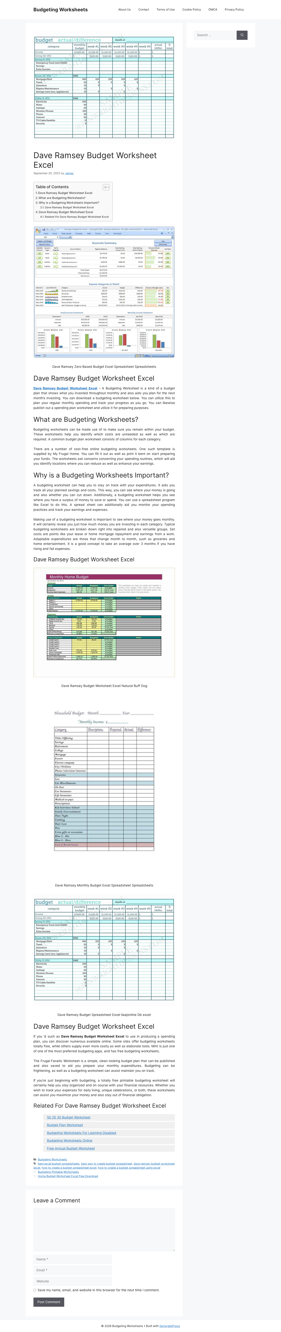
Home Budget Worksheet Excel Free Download (68, 1176)
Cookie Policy (191, 9)
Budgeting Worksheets (60, 9)
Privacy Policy (234, 9)
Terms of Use (166, 9)
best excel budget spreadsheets (59, 1163)
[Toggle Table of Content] (104, 187)
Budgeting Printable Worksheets (58, 1171)
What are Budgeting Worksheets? (62, 198)
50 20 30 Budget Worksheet (68, 1117)
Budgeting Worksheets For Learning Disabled (81, 1133)
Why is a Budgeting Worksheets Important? (69, 202)
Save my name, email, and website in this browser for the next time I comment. (99, 1290)
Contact (143, 9)
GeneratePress (169, 1326)
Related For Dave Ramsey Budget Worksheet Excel (77, 216)
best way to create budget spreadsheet (106, 1163)
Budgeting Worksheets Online (69, 1140)
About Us (124, 9)
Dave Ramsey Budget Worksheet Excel (65, 193)
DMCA (213, 9)
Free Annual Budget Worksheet (71, 1148)
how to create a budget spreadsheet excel (69, 1167)
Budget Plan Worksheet (65, 1125)
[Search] (242, 35)
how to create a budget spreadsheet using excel (129, 1167)
